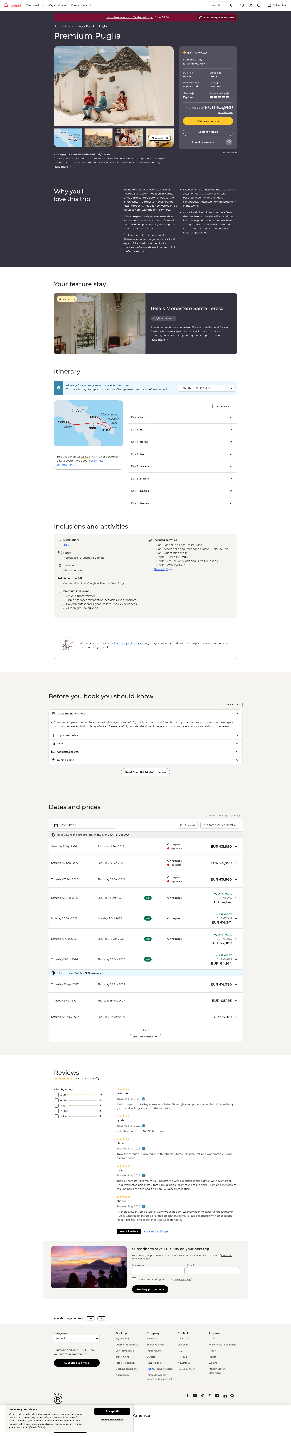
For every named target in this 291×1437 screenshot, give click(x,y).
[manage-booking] (250, 5)
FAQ (180, 1350)
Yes (90, 1318)
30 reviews (200, 52)
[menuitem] (12, 5)
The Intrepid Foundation (222, 1344)
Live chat (183, 1344)
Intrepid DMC (154, 1350)
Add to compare (204, 142)
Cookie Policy (37, 1427)
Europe (69, 26)
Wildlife (213, 1362)
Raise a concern (186, 1368)
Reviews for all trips (156, 1231)
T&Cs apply (78, 1354)
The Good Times (155, 1344)
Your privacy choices (162, 1368)
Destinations (35, 5)
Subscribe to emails (76, 1362)
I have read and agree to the (164, 1279)
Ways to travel (57, 5)
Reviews (182, 1356)
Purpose (214, 1333)
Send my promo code (150, 1289)
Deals (75, 5)
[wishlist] (242, 5)
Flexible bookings (125, 1362)
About (87, 5)
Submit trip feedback (127, 1344)
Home (58, 26)
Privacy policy (154, 1362)
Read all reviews (129, 1231)
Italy (80, 26)
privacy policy (182, 1279)
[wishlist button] (228, 142)
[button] (114, 86)
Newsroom (184, 1362)
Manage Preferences (112, 1419)
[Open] (97, 1079)
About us (152, 1338)
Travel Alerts (122, 1356)
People (213, 1350)
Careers (151, 1356)
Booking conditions (126, 1368)
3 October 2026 (225, 112)
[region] (69, 1418)
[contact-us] (258, 5)
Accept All (112, 1411)
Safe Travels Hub (125, 1350)
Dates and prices (208, 121)
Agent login (122, 1375)
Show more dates (143, 1036)
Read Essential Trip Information (145, 772)
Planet (212, 1356)
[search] (217, 5)
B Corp (212, 1338)
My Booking (122, 1338)
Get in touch (184, 1338)
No (101, 1318)
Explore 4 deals (208, 132)
